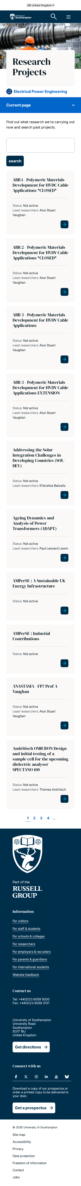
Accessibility (22, 1142)
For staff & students (26, 929)
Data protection (24, 1156)
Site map (19, 1135)
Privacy (18, 1149)
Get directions (28, 1047)
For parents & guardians (30, 959)
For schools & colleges (29, 936)
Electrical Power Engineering (40, 91)
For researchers (24, 944)
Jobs (16, 1177)
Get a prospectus (31, 1108)
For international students (31, 967)
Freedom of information (30, 1163)
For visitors (20, 921)
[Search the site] (54, 17)
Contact (18, 1170)
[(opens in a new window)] (16, 1077)
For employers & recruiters (32, 952)
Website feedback (26, 975)
